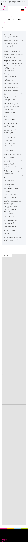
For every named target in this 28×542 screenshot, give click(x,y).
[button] (26, 7)
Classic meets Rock (14, 19)
